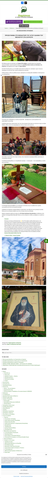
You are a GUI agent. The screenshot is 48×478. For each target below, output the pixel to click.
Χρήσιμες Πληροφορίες (7, 398)
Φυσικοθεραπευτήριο (9, 444)
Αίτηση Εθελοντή (6, 408)
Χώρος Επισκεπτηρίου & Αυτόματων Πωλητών (14, 447)
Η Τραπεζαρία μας (8, 449)
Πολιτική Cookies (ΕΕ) (7, 397)
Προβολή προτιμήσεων (24, 473)
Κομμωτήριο (7, 452)
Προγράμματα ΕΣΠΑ (7, 385)
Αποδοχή (24, 466)
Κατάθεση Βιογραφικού (7, 406)
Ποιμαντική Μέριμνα (8, 438)
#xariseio (6, 232)
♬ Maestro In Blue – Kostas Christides (12, 235)
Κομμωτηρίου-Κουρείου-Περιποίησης (12, 420)
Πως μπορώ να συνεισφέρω (9, 414)
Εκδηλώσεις (5, 392)
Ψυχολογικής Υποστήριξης (10, 418)
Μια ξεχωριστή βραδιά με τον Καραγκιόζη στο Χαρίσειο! (14, 359)
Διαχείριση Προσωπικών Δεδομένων (27, 476)
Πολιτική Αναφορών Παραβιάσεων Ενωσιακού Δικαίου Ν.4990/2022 (18, 391)
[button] (46, 454)
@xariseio (6, 218)
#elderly (15, 232)
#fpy (18, 232)
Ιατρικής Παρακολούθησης (10, 427)
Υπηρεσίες (6, 417)
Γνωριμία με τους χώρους (9, 440)
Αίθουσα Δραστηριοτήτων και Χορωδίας (13, 443)
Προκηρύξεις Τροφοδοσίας (8, 411)
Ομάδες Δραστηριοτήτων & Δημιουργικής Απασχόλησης (16, 423)
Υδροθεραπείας (8, 426)
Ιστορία (6, 380)
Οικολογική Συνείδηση (9, 379)
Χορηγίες (5, 409)
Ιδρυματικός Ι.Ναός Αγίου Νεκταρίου (12, 446)
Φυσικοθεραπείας (8, 429)
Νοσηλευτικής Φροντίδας (10, 421)
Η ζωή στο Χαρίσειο (7, 415)
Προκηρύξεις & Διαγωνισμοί (8, 405)
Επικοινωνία (5, 386)
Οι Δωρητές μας (6, 383)
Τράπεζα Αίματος (7, 403)
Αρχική (4, 371)
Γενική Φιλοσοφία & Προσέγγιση (11, 432)
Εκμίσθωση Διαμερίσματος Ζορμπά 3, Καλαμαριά (13, 362)
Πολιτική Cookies (16, 476)
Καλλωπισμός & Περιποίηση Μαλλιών (12, 435)
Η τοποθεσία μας (6, 394)
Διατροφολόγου (8, 424)
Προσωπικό (7, 374)
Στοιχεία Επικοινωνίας (8, 389)
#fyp (20, 232)
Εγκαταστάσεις (6, 382)
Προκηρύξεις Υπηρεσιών (8, 412)
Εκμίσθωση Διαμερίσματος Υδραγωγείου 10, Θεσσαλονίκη (15, 360)
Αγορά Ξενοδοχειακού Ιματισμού (14, 344)
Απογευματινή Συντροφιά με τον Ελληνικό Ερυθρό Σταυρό (17, 437)
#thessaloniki (11, 232)
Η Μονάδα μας (7, 373)
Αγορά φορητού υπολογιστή (14, 342)
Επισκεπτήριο (6, 400)
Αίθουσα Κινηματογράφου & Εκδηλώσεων (13, 450)
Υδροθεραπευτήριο (9, 441)
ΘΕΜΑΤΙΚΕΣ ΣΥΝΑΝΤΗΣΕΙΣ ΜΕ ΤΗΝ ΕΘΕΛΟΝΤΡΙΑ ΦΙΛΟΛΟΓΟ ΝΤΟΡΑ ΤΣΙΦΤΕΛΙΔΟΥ (21, 365)
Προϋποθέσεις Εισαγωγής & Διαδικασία (12, 402)
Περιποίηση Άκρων (9, 434)
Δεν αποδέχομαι (24, 470)
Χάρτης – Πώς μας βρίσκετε (9, 388)
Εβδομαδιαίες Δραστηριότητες (10, 430)
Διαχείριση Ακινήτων (9, 377)
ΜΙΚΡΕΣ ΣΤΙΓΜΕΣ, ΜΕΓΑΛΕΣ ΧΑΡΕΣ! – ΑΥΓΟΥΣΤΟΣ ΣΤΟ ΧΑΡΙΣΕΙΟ (17, 363)
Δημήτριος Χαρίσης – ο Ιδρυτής (11, 376)
